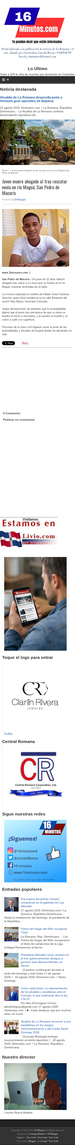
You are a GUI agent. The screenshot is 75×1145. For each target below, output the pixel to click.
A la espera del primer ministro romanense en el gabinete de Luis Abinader (42, 902)
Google (44, 1141)
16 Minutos (39, 1130)
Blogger (32, 1141)
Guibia (8, 733)
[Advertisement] (33, 375)
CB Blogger (19, 199)
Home (5, 170)
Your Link (31, 1137)
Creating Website (36, 1134)
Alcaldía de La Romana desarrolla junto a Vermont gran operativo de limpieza (31, 99)
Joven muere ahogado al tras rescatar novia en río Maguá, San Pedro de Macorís (34, 187)
